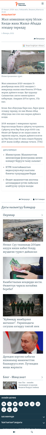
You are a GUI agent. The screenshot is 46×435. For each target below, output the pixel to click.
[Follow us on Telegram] (21, 404)
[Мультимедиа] (14, 432)
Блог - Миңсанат (14, 377)
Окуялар (9, 215)
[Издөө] (32, 432)
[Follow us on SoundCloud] (32, 404)
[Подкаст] (15, 409)
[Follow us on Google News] (26, 404)
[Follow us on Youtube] (15, 404)
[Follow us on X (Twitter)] (9, 404)
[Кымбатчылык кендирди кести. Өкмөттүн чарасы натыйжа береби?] (23, 268)
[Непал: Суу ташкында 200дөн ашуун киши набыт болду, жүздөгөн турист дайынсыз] (23, 230)
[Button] (39, 38)
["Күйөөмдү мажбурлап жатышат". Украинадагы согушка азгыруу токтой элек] (23, 305)
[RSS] (9, 409)
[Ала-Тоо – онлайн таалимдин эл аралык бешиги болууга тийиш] (10, 385)
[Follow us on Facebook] (3, 404)
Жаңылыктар (8, 15)
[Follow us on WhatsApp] (3, 409)
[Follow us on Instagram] (38, 404)
